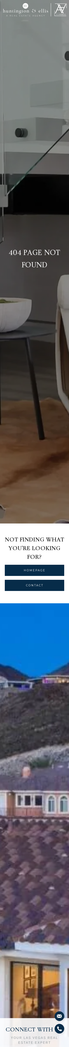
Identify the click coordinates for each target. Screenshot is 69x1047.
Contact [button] (34, 585)
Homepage (34, 570)
